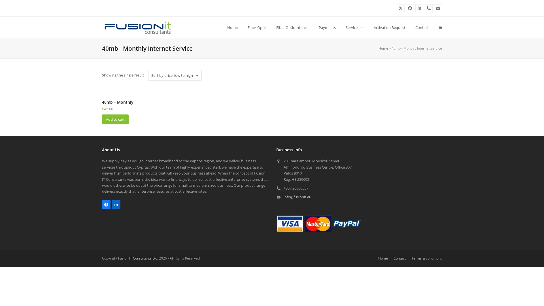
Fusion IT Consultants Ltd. (138, 258)
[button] (440, 27)
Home (383, 48)
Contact (400, 258)
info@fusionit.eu (297, 196)
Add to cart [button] (115, 119)
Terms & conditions (426, 258)
